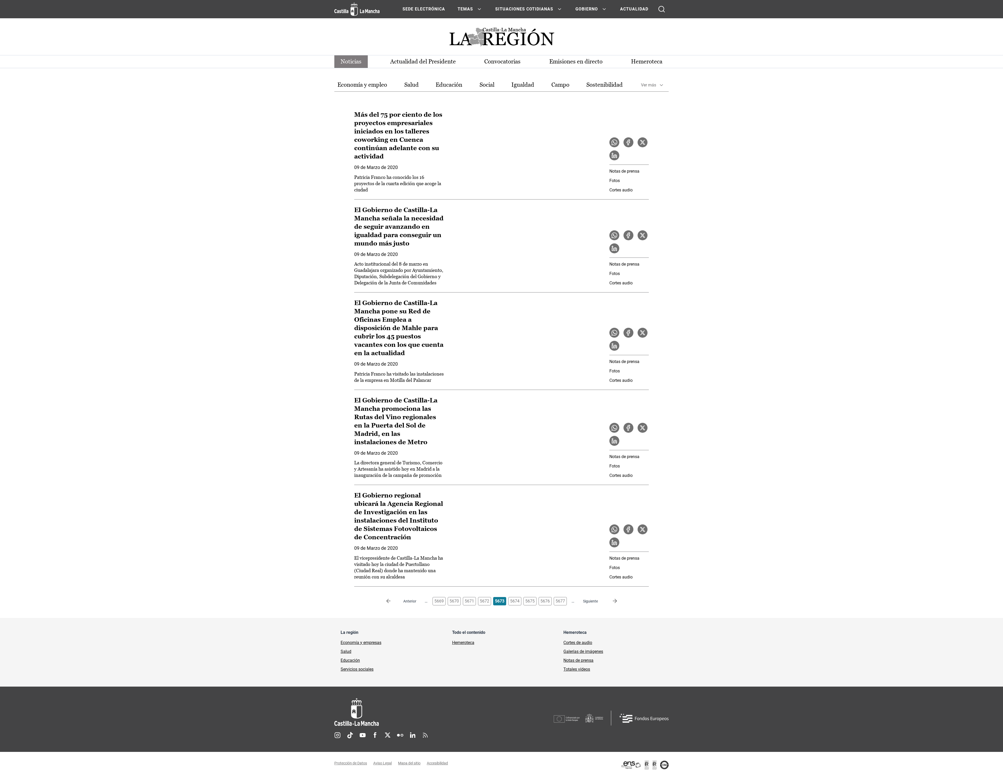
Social (487, 84)
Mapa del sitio (409, 763)
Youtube (362, 735)
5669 (439, 601)
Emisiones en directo (576, 61)
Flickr (400, 735)
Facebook (375, 735)
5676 (545, 601)
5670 (454, 601)
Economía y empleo (362, 84)
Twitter (387, 735)
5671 (469, 601)
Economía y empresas (361, 642)
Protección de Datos (350, 763)
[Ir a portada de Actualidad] (501, 38)
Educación (449, 84)
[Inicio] (405, 712)
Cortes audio (621, 190)
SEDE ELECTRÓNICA (424, 9)
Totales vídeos (576, 669)
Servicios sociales (357, 669)
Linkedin (412, 735)
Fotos (614, 180)
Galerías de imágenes (583, 651)
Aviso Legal (382, 763)
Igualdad (522, 84)
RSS (425, 735)
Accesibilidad (437, 763)
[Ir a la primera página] (392, 601)
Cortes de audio (577, 642)
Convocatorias (502, 61)
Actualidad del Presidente (423, 61)
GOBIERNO (586, 9)
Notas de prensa (624, 171)
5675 (530, 601)
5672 (484, 601)
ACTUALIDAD (634, 9)
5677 (560, 601)
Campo (560, 84)
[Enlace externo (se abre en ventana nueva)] (645, 765)
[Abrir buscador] (662, 9)
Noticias (351, 61)
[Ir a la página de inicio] (357, 9)
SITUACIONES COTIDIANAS (524, 9)
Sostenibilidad (604, 84)
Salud (411, 84)
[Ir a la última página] (610, 601)
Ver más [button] (648, 85)
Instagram (337, 735)
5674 (515, 601)
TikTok (350, 735)
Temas (465, 9)
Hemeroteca (646, 61)
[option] (362, 85)
